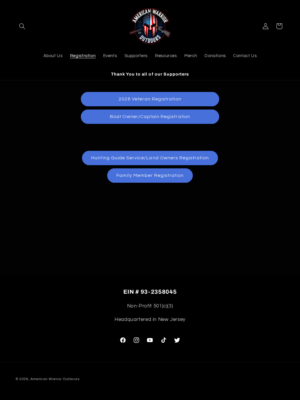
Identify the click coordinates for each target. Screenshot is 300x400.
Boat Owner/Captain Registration (150, 116)
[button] (22, 26)
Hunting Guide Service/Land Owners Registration (150, 157)
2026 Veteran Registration (150, 99)
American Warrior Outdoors (54, 379)
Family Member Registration (149, 175)
